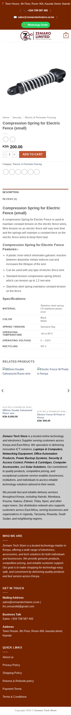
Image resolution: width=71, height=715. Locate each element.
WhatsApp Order (38, 24)
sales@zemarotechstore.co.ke (36, 17)
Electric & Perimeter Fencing (40, 117)
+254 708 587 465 (38, 10)
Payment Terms (12, 688)
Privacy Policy (11, 665)
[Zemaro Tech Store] (35, 35)
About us (8, 657)
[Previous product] (12, 139)
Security (17, 117)
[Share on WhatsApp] (6, 172)
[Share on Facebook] (12, 172)
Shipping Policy (13, 672)
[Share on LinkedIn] (37, 172)
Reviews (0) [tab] (10, 199)
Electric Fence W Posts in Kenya (51, 416)
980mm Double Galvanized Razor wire (17, 412)
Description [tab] (10, 192)
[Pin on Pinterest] (30, 172)
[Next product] (5, 139)
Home (6, 117)
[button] (5, 35)
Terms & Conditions (15, 696)
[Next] (68, 397)
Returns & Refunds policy (18, 681)
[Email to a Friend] (24, 172)
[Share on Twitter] (18, 172)
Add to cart (33, 154)
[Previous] (3, 397)
